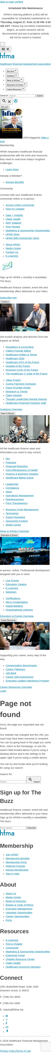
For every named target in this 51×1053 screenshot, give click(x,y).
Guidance (11, 76)
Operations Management (20, 495)
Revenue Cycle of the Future (22, 370)
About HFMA (13, 244)
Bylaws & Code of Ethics (19, 905)
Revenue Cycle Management (22, 509)
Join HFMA (12, 854)
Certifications (13, 598)
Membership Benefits (18, 858)
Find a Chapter (14, 944)
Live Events (12, 580)
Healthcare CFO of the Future (22, 362)
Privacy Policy (8, 1051)
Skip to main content (11, 1)
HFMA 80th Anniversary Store (22, 238)
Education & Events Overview (17, 616)
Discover (10, 71)
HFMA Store (13, 234)
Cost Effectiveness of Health (22, 470)
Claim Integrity (14, 395)
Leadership (12, 484)
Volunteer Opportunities (19, 912)
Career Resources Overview (16, 687)
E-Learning (12, 256)
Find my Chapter (15, 209)
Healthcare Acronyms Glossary (23, 966)
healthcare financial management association (25, 64)
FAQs (9, 920)
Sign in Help (12, 873)
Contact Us (12, 252)
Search (36, 782)
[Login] (16, 102)
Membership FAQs (16, 862)
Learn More (12, 169)
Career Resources (14, 89)
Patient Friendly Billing (18, 350)
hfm (8, 458)
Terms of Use (23, 1051)
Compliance (12, 488)
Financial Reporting (17, 466)
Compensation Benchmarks (21, 665)
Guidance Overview (11, 409)
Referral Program (15, 866)
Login (3, 691)
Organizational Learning (19, 609)
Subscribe (31, 828)
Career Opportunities (17, 916)
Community (12, 947)
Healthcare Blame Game (20, 477)
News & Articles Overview (14, 531)
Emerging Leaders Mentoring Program (27, 680)
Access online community (20, 205)
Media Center (13, 248)
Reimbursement (15, 499)
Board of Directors (16, 901)
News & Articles (13, 80)
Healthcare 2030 (15, 358)
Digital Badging (14, 606)
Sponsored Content (17, 521)
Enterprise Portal (15, 955)
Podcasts (11, 462)
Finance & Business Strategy (22, 474)
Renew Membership (17, 870)
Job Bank (11, 673)
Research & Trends (16, 391)
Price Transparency (17, 503)
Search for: (6, 774)
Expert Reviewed (15, 517)
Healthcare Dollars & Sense (21, 354)
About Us (11, 893)
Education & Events (15, 85)
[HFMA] (7, 57)
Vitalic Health (13, 219)
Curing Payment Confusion (21, 384)
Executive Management (19, 908)
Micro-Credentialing (17, 602)
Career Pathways (15, 669)
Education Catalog (16, 584)
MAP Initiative (13, 223)
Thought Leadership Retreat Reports (26, 399)
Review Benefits (15, 182)
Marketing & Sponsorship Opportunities (28, 230)
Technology (12, 513)
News (9, 491)
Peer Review (13, 226)
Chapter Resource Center (20, 959)
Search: (4, 95)
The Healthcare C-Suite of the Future (26, 373)
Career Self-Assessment (19, 677)
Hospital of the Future (18, 366)
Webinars (11, 592)
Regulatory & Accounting (20, 347)
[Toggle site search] (6, 101)
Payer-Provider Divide (18, 387)
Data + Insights (14, 215)
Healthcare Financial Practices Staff (26, 403)
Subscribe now (8, 297)
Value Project (13, 380)
